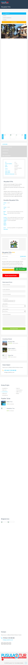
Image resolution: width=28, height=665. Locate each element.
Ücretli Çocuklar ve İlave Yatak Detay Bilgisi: (6, 221)
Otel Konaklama (19, 390)
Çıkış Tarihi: (7, 172)
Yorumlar (5, 152)
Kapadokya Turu (11, 408)
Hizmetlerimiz (5, 395)
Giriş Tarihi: (7, 171)
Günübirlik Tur (5, 388)
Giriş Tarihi (5, 303)
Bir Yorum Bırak (7, 155)
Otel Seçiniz (5, 299)
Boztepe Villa (11, 341)
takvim (4, 19)
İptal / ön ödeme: (5, 213)
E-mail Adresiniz (6, 289)
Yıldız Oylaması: (8, 163)
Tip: (6, 162)
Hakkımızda (4, 393)
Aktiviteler (5, 149)
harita (4, 15)
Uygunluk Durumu (7, 147)
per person (10, 404)
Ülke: (6, 165)
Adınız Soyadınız (6, 284)
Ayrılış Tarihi (5, 309)
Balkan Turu (9, 401)
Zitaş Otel (10, 355)
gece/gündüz (13, 343)
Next (24, 78)
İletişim (17, 393)
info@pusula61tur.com (9, 372)
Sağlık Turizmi (19, 391)
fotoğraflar (6, 13)
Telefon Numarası (7, 294)
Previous (3, 78)
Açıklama (5, 144)
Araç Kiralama (5, 391)
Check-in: (5, 203)
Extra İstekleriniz (7, 314)
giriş (14, 269)
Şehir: (6, 166)
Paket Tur (18, 388)
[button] (20, 269)
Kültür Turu (4, 390)
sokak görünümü (7, 17)
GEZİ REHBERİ (14, 22)
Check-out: (5, 208)
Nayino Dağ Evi (11, 348)
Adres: (6, 168)
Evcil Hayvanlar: (6, 228)
